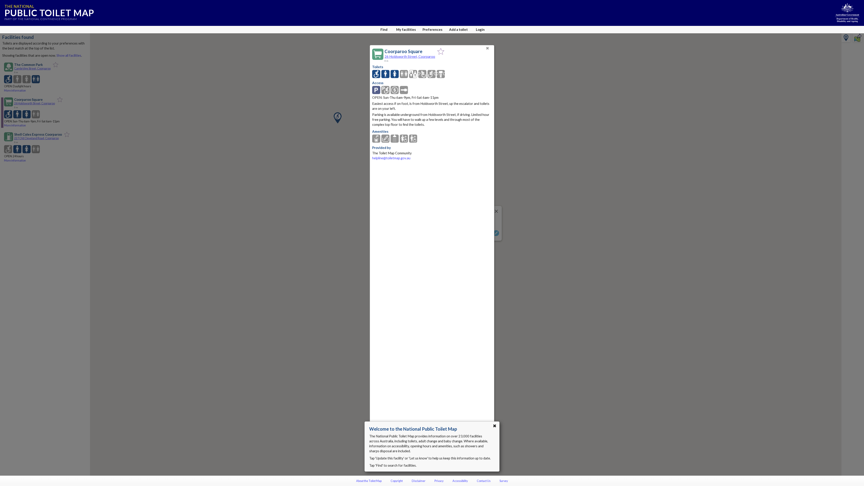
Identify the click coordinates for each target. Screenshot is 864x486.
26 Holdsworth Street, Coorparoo (410, 56)
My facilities (406, 29)
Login (480, 29)
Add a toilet (458, 29)
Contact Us (483, 481)
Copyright (397, 481)
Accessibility (460, 481)
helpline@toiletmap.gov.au (391, 158)
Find (383, 29)
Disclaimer (418, 481)
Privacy (438, 481)
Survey (504, 481)
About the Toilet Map (369, 481)
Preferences (432, 29)
